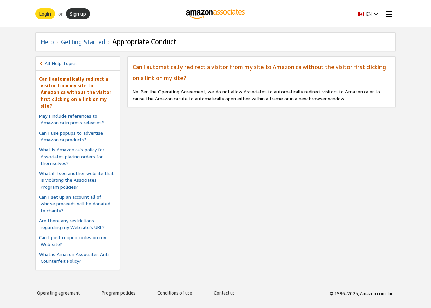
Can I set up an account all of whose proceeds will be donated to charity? (74, 203)
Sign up (78, 14)
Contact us (224, 293)
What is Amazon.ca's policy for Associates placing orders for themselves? (71, 156)
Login (45, 14)
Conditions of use (174, 293)
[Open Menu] (387, 14)
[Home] (215, 14)
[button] (368, 14)
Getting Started (83, 42)
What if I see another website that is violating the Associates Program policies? (76, 180)
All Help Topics (61, 63)
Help (47, 42)
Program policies (118, 293)
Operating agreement (58, 293)
